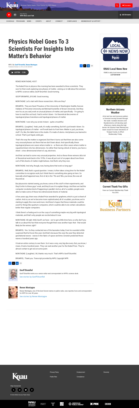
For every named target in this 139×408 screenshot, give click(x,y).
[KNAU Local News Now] (115, 49)
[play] (9, 15)
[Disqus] (69, 337)
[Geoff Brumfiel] (13, 275)
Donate (127, 5)
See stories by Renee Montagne (33, 296)
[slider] (18, 15)
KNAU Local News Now (115, 68)
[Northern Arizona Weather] (115, 93)
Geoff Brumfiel (20, 65)
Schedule (10, 21)
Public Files (53, 377)
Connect (59, 21)
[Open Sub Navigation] (33, 21)
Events (39, 21)
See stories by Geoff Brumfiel (32, 276)
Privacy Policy (54, 372)
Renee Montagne (31, 65)
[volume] (15, 15)
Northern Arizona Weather (115, 111)
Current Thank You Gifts (115, 186)
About (48, 21)
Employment (81, 372)
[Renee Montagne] (13, 292)
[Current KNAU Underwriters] (115, 205)
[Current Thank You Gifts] (115, 162)
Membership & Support (90, 21)
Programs (20, 21)
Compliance (72, 21)
